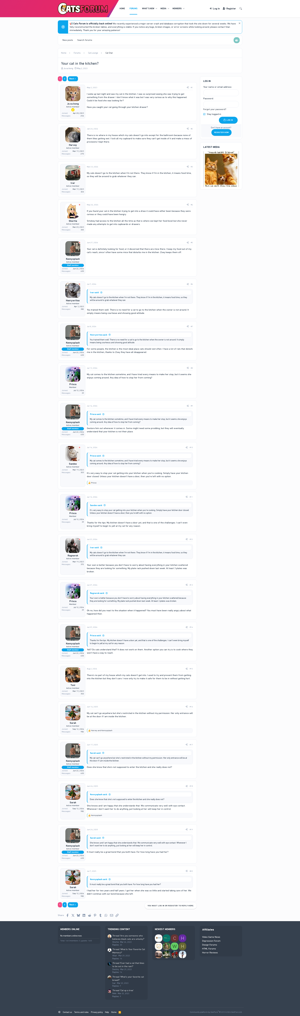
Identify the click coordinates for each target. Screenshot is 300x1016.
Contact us (67, 1012)
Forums (133, 8)
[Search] (241, 8)
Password (208, 98)
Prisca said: (95, 414)
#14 (191, 627)
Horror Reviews (210, 952)
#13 (191, 585)
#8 (192, 368)
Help (107, 1012)
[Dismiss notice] (239, 23)
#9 (192, 406)
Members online (69, 929)
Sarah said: (95, 753)
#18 (191, 786)
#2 (192, 129)
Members (177, 8)
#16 (191, 707)
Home (122, 8)
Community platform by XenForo (216, 1012)
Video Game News (211, 937)
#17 (191, 745)
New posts (67, 40)
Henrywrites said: (99, 335)
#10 (191, 447)
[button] (156, 9)
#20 (191, 871)
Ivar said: (94, 292)
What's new (148, 8)
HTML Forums (209, 948)
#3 (192, 167)
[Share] (188, 87)
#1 (192, 87)
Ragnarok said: (97, 593)
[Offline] (79, 87)
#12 (191, 539)
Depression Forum (211, 940)
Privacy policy (97, 1012)
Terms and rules (81, 1012)
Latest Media (211, 147)
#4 (192, 205)
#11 (191, 497)
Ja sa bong (68, 68)
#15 (191, 669)
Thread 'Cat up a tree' (123, 990)
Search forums (84, 40)
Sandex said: (96, 505)
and (101, 730)
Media (163, 8)
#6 (192, 284)
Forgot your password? (214, 109)
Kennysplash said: (99, 794)
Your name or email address (217, 86)
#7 (192, 326)
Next (71, 79)
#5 (192, 242)
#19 (191, 829)
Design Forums (209, 944)
